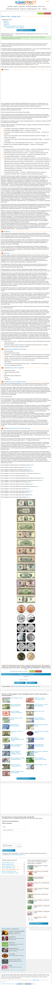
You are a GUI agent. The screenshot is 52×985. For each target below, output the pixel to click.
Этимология (6, 24)
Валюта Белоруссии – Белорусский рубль (39, 878)
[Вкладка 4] (34, 928)
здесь (32, 465)
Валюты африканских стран (8, 866)
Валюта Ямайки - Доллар (17, 697)
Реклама (44, 8)
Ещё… (39, 8)
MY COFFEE (12, 954)
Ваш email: (26, 676)
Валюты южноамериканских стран (10, 872)
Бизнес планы (41, 6)
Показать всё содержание (26, 30)
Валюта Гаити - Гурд (39, 711)
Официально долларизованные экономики (13, 26)
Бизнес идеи (22, 6)
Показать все (39, 923)
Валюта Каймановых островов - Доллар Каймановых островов (16, 752)
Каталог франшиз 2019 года (12, 8)
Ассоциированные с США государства (15, 27)
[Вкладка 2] (31, 928)
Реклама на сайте (10, 983)
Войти (47, 1)
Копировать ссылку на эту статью (26, 674)
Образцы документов (32, 8)
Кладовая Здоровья (13, 948)
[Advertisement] (26, 87)
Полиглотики (12, 942)
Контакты (4, 983)
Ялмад (10, 965)
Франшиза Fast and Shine (15, 959)
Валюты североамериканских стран (10, 869)
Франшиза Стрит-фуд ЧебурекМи (17, 931)
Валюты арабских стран (7, 864)
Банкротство (23, 8)
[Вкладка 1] (27, 928)
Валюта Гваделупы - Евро (41, 764)
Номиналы (6, 21)
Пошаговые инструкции (31, 6)
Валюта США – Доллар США (41, 894)
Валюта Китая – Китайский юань (41, 882)
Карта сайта (3, 981)
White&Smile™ (12, 936)
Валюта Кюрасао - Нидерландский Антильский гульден (17, 739)
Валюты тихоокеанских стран (9, 871)
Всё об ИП (10, 6)
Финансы (16, 6)
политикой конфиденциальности (17, 854)
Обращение (6, 22)
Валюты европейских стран (8, 867)
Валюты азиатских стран (8, 862)
